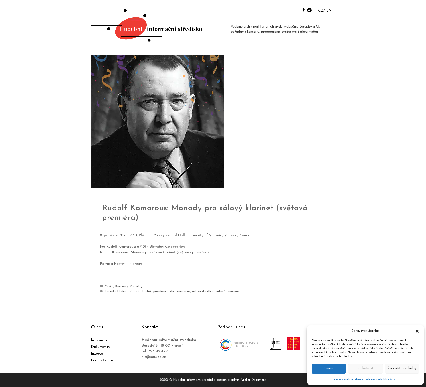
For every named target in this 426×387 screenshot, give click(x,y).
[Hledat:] (298, 9)
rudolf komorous (179, 291)
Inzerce (97, 353)
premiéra (159, 291)
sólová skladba (202, 291)
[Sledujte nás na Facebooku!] (303, 9)
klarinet (122, 291)
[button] (417, 331)
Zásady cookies (343, 379)
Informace (99, 340)
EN (329, 10)
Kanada (110, 291)
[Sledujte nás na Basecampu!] (309, 10)
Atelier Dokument (253, 380)
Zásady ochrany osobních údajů (375, 379)
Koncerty (121, 286)
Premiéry (136, 286)
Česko (109, 286)
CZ (320, 10)
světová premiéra (226, 291)
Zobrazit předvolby (402, 368)
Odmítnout (365, 368)
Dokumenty (100, 347)
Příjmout (329, 368)
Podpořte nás (102, 360)
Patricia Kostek (141, 291)
